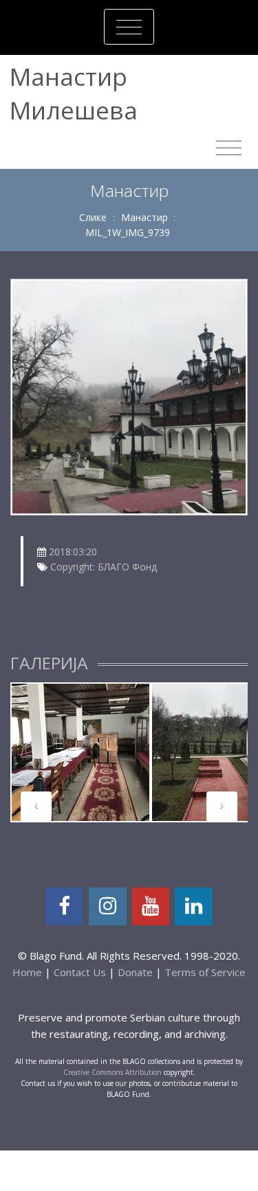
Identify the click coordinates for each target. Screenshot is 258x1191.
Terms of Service (205, 972)
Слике (93, 217)
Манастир (144, 217)
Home (27, 972)
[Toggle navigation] (129, 27)
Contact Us (80, 972)
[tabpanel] (80, 752)
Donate (135, 972)
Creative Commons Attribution (112, 1072)
